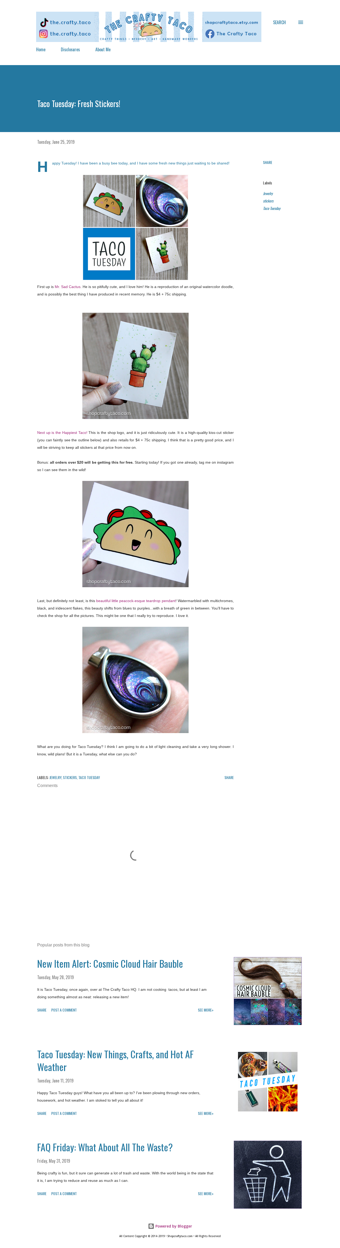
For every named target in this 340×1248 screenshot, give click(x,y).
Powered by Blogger (173, 1226)
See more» (206, 1010)
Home (40, 49)
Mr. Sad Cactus (67, 287)
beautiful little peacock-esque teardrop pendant (136, 601)
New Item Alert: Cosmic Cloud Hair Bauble (110, 963)
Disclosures (70, 49)
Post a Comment (64, 1010)
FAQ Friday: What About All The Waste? (105, 1147)
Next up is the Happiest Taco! (62, 432)
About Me (102, 49)
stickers (268, 201)
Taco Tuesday (271, 208)
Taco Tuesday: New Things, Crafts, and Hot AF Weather (115, 1060)
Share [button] (267, 162)
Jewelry (268, 193)
